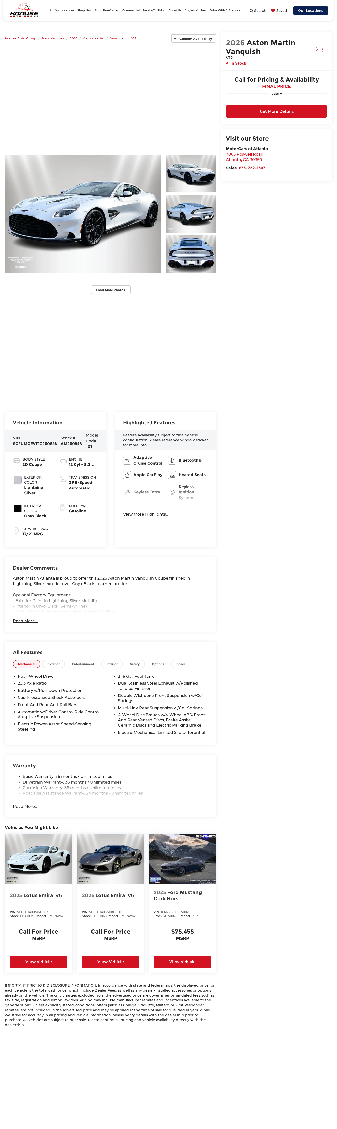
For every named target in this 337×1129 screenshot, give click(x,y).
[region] (276, 101)
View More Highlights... (146, 514)
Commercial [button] (131, 10)
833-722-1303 (252, 168)
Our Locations (310, 10)
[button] (83, 214)
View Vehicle (38, 962)
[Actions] (322, 49)
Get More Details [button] (277, 111)
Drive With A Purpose (225, 10)
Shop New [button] (84, 10)
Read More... (25, 621)
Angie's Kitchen (196, 10)
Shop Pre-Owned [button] (107, 10)
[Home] (50, 10)
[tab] (26, 664)
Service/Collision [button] (154, 10)
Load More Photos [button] (110, 290)
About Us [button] (175, 10)
